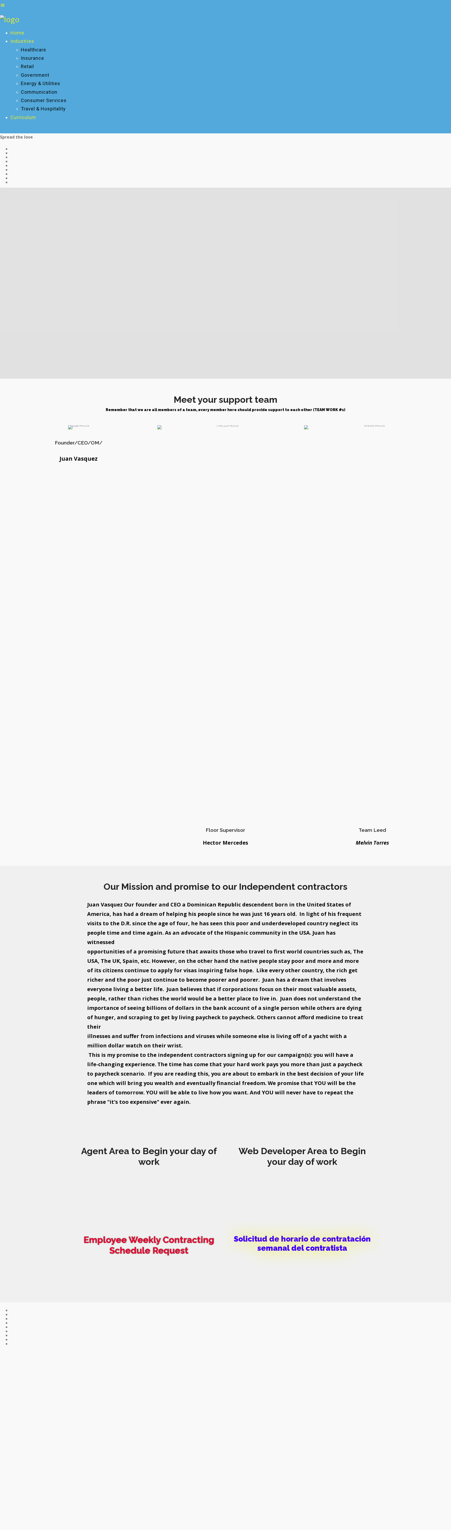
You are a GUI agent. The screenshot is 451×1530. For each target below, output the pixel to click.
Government (35, 75)
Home (17, 32)
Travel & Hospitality (43, 108)
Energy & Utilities (40, 83)
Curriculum (23, 117)
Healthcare (33, 49)
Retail (27, 66)
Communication (39, 92)
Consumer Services (44, 100)
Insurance (32, 58)
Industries (22, 41)
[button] (149, 1184)
